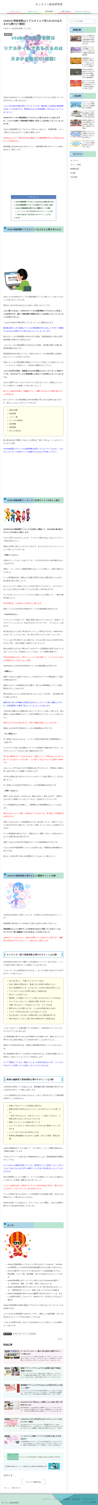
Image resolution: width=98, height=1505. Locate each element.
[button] (94, 21)
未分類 (73, 173)
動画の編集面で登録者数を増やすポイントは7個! (34, 214)
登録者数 (33, 1334)
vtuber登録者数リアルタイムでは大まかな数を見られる (34, 202)
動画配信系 (8, 1334)
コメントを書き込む (33, 1482)
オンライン (74, 161)
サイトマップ (47, 1499)
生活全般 (73, 177)
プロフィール (57, 1499)
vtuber (16, 1334)
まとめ (17, 217)
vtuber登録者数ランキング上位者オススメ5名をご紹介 (34, 205)
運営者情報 (66, 1499)
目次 (30, 197)
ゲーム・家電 (75, 165)
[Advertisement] (33, 80)
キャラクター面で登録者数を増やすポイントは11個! (35, 211)
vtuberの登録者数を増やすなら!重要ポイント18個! (32, 208)
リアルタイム (24, 1334)
